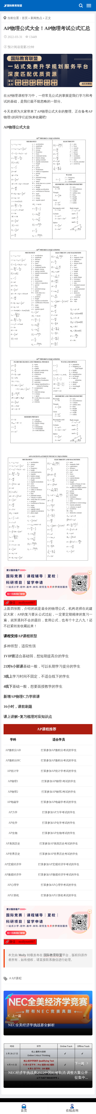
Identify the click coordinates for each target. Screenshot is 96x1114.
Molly (22, 955)
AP (9, 95)
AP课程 (24, 636)
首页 (25, 18)
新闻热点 (36, 18)
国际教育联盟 (53, 955)
